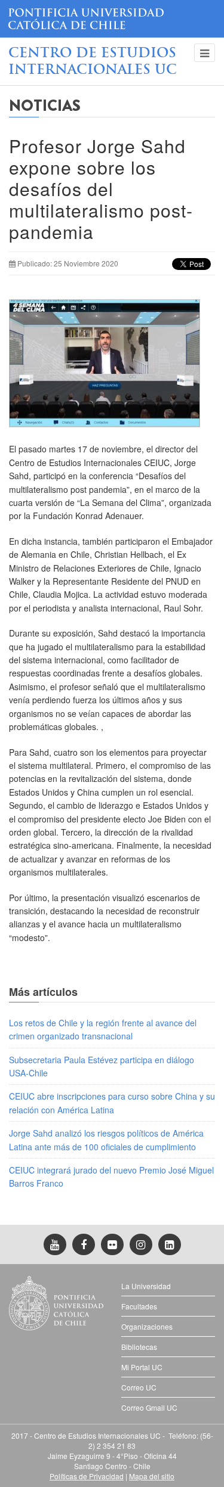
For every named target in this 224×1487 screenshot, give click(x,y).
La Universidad (146, 1286)
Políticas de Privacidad (87, 1476)
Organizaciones (147, 1326)
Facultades (139, 1306)
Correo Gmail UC (149, 1407)
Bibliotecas (139, 1347)
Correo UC (139, 1387)
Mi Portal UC (141, 1367)
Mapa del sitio (151, 1476)
